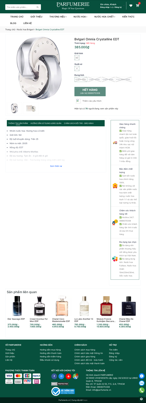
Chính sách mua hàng (84, 349)
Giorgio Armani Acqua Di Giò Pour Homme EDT (37, 392)
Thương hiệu (57, 16)
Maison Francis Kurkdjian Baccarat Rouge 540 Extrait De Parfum (106, 320)
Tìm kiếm (113, 349)
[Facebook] (142, 376)
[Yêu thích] (131, 6)
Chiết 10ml (80, 79)
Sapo (85, 400)
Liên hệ (27, 23)
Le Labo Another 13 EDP (83, 320)
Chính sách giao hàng (84, 356)
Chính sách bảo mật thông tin (88, 353)
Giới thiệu (36, 16)
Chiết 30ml (108, 79)
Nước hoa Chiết (104, 16)
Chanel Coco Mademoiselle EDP (61, 320)
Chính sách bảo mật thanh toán (89, 363)
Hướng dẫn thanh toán (51, 353)
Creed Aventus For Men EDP (38, 320)
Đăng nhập (105, 7)
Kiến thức (128, 16)
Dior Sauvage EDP (16, 319)
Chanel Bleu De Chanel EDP (126, 320)
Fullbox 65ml (123, 79)
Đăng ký (118, 7)
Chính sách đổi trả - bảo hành (88, 360)
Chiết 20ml (94, 79)
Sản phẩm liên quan (22, 292)
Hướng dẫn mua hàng (50, 349)
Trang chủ (16, 16)
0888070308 (125, 221)
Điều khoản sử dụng (49, 360)
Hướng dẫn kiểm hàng (50, 356)
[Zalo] (142, 383)
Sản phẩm (10, 356)
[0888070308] (142, 390)
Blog (13, 23)
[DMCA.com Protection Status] (60, 383)
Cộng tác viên (115, 360)
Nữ (77, 58)
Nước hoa (80, 16)
